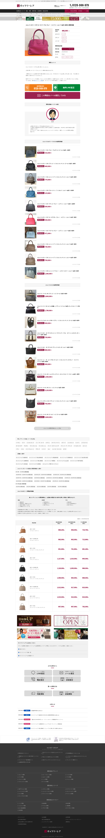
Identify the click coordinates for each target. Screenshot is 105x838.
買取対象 (34, 11)
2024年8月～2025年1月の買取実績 (24, 481)
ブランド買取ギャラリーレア (22, 13)
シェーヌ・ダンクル (56, 449)
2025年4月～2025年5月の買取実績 (54, 477)
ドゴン (22, 449)
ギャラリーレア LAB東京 (35, 464)
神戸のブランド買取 (38, 80)
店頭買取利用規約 (22, 824)
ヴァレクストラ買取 (23, 781)
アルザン (26, 445)
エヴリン (48, 442)
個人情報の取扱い (22, 819)
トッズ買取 (45, 779)
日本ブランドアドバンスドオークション (51, 759)
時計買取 (68, 803)
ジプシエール (84, 442)
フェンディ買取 (22, 779)
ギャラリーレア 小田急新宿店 (51, 457)
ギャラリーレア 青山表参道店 (36, 457)
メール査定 (86, 11)
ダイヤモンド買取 (70, 808)
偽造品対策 (45, 11)
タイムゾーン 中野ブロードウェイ (50, 464)
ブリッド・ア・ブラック (66, 445)
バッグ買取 (29, 15)
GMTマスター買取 (23, 789)
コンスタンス (71, 442)
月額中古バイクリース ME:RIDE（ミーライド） (29, 757)
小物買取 (68, 805)
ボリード (64, 41)
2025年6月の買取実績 (39, 477)
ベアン (17, 449)
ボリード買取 (35, 13)
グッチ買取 (21, 777)
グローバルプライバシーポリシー (73, 819)
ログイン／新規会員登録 (71, 11)
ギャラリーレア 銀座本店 (22, 457)
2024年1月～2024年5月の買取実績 (61, 481)
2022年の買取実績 (31, 486)
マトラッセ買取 (69, 793)
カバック (85, 445)
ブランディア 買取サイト (72, 759)
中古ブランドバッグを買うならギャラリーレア (52, 753)
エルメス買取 (29, 13)
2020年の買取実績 (51, 486)
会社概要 (44, 817)
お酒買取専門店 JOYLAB (24, 762)
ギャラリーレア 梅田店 (50, 460)
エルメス (64, 37)
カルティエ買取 (46, 777)
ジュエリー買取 (22, 805)
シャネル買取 (69, 774)
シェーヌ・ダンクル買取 (48, 791)
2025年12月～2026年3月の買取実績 (42, 474)
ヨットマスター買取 (23, 795)
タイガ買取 (21, 793)
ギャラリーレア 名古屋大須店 (81, 457)
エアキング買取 (46, 789)
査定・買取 (28, 11)
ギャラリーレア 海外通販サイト (26, 759)
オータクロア (19, 445)
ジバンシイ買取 (69, 779)
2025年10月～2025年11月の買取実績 (62, 474)
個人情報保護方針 (46, 819)
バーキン (18, 442)
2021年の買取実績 (41, 486)
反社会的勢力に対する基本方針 (25, 821)
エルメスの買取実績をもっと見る (52, 428)
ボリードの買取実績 (42, 13)
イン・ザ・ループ (40, 442)
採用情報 (68, 817)
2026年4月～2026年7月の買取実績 (24, 474)
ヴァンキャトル (33, 445)
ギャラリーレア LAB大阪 (22, 464)
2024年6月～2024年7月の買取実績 (42, 481)
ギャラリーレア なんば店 (62, 460)
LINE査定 (80, 11)
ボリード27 (70, 57)
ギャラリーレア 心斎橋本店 (22, 460)
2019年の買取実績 (62, 486)
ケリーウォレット (30, 449)
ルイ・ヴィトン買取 (47, 774)
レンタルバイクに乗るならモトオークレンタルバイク (76, 757)
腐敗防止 (68, 821)
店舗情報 (39, 11)
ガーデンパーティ (56, 442)
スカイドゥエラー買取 (71, 791)
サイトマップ (21, 817)
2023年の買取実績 (20, 486)
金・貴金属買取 (22, 808)
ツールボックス (77, 445)
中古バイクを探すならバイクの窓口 (50, 756)
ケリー (23, 442)
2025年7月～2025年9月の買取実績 (24, 477)
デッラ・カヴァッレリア (53, 445)
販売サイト (63, 5)
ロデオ (64, 449)
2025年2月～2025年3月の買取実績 (73, 477)
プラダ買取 (68, 777)
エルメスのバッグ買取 (36, 15)
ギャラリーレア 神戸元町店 (68, 48)
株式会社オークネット (24, 753)
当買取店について (20, 11)
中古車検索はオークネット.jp (73, 753)
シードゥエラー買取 (23, 791)
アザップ (38, 449)
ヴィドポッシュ (42, 445)
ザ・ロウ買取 (45, 781)
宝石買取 (21, 810)
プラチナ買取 (45, 808)
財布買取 (44, 803)
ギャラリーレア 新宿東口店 (66, 457)
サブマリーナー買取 (70, 789)
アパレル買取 (45, 805)
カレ (49, 449)
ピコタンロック (30, 442)
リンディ (77, 442)
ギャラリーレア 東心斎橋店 (36, 460)
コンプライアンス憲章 (47, 821)
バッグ (63, 34)
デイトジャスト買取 (47, 793)
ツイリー (44, 449)
